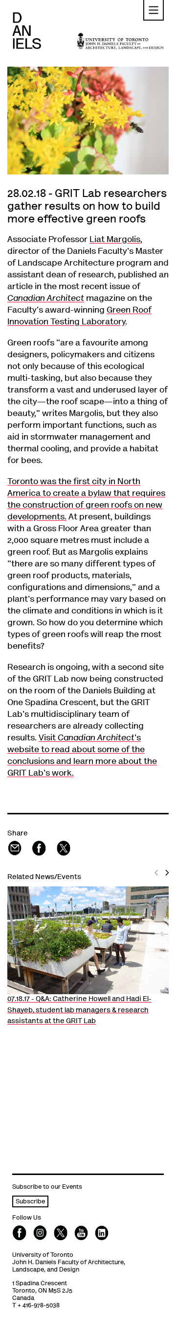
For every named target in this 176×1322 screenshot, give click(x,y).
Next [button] (168, 880)
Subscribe (30, 1202)
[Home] (26, 30)
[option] (88, 957)
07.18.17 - (79, 1010)
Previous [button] (157, 880)
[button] (153, 10)
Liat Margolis (114, 240)
